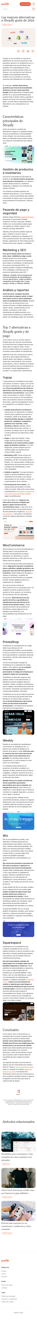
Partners (4, 1276)
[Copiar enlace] (33, 51)
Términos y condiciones (9, 1299)
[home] (5, 4)
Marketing (5, 1164)
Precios (3, 1271)
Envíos (3, 1274)
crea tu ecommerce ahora (24, 1067)
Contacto (4, 1288)
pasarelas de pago (27, 217)
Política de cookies (7, 1302)
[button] (33, 4)
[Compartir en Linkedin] (28, 51)
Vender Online (6, 24)
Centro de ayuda (6, 1285)
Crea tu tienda (25, 4)
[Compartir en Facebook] (18, 51)
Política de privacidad (8, 1296)
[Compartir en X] (23, 51)
